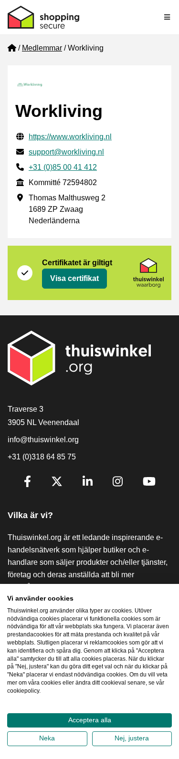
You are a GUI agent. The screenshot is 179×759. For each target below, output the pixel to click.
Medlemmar (42, 48)
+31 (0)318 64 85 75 (42, 457)
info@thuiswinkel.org (43, 440)
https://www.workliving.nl (70, 137)
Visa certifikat (74, 278)
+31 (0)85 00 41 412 (63, 167)
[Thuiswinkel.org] (43, 17)
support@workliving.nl (66, 152)
